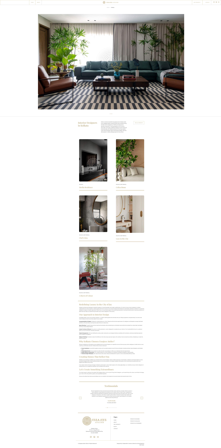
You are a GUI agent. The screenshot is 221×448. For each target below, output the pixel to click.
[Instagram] (90, 437)
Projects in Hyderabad (135, 423)
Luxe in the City (122, 239)
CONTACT (116, 428)
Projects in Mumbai (135, 418)
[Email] (98, 437)
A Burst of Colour (86, 296)
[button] (109, 113)
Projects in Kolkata (135, 421)
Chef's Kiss (83, 238)
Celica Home (121, 187)
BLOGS (115, 426)
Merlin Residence (86, 187)
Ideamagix (141, 444)
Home (32, 2)
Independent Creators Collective (129, 443)
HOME (115, 420)
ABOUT (38, 2)
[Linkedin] (94, 437)
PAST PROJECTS (117, 424)
